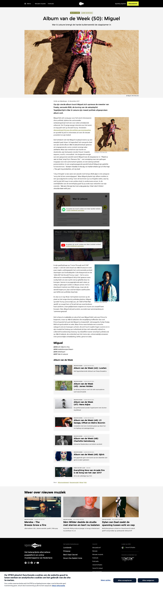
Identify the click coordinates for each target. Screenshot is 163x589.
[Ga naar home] (81, 4)
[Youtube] (38, 563)
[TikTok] (35, 563)
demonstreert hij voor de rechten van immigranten (72, 130)
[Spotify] (25, 563)
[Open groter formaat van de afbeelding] (112, 134)
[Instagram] (28, 563)
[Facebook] (32, 563)
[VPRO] (128, 559)
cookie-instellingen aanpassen (75, 210)
